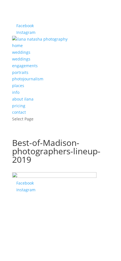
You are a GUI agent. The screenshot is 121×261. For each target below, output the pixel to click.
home (17, 45)
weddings (21, 52)
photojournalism (27, 78)
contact (19, 112)
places (18, 85)
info (15, 92)
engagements (25, 65)
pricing (18, 105)
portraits (20, 72)
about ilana (22, 99)
